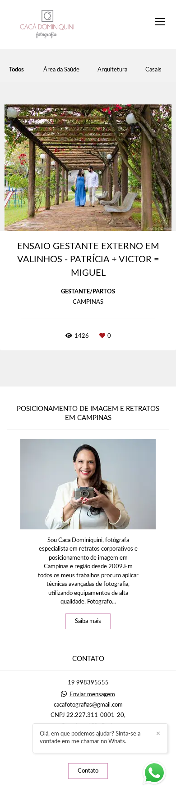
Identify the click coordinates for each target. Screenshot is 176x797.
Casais (153, 70)
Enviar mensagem (92, 695)
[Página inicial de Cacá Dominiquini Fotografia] (47, 24)
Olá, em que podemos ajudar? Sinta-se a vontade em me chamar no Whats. (90, 738)
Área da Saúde (61, 70)
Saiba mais (88, 621)
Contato (88, 771)
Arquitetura (112, 70)
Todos (16, 70)
